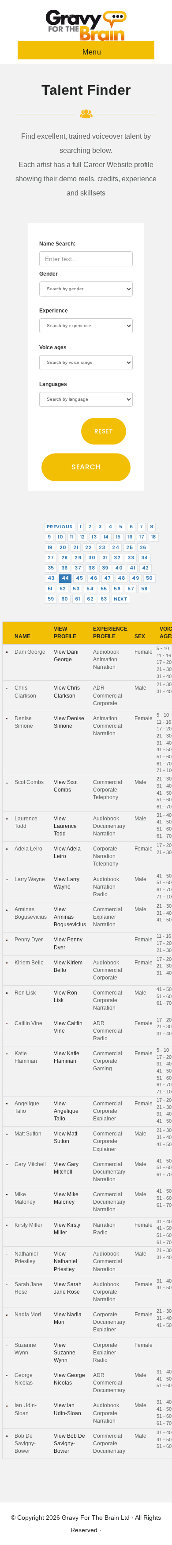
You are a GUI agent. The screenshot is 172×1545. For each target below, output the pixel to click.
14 (106, 537)
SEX (140, 636)
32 (117, 557)
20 (63, 547)
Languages (53, 384)
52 (63, 588)
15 (118, 537)
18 (153, 537)
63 (104, 599)
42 (145, 568)
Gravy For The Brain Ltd (96, 1517)
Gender (48, 274)
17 (141, 537)
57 (130, 588)
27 (51, 557)
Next (120, 599)
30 (91, 557)
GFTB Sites (86, 25)
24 (115, 547)
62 (90, 599)
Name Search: (57, 244)
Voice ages (53, 347)
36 (64, 568)
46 (93, 578)
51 (50, 588)
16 (129, 537)
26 (143, 547)
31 (104, 557)
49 (135, 578)
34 (144, 557)
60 (64, 599)
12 (82, 537)
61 (77, 599)
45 (79, 578)
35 (51, 568)
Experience (53, 311)
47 (107, 578)
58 (144, 588)
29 (78, 557)
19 (50, 547)
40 (119, 568)
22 (88, 547)
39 (105, 568)
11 (71, 537)
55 (104, 588)
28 (64, 557)
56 (117, 588)
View (65, 826)
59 (51, 599)
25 (129, 547)
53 (76, 588)
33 (130, 557)
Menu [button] (91, 52)
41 (132, 568)
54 (89, 588)
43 (51, 578)
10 (60, 537)
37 (78, 568)
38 (91, 568)
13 (94, 537)
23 (102, 547)
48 (121, 578)
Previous (60, 526)
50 (149, 578)
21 (75, 547)
